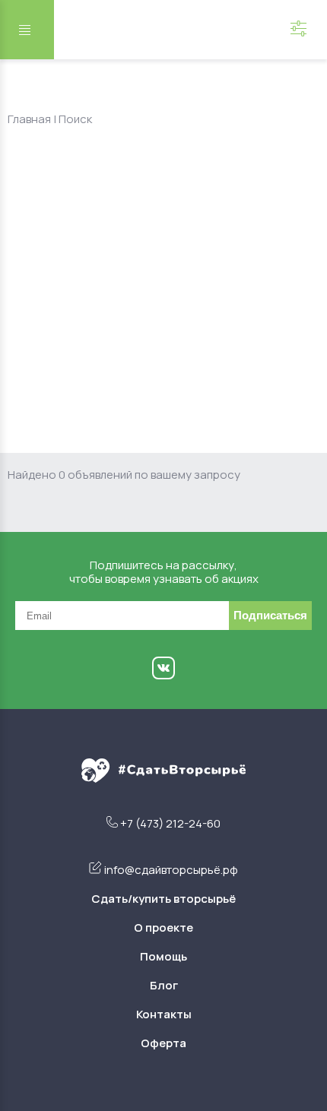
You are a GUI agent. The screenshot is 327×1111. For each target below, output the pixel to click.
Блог (164, 985)
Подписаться (270, 615)
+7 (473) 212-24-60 (170, 823)
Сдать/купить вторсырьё (163, 899)
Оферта (163, 1043)
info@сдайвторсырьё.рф (171, 869)
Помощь (163, 956)
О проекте (163, 927)
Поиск (75, 119)
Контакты (164, 1014)
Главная (29, 119)
